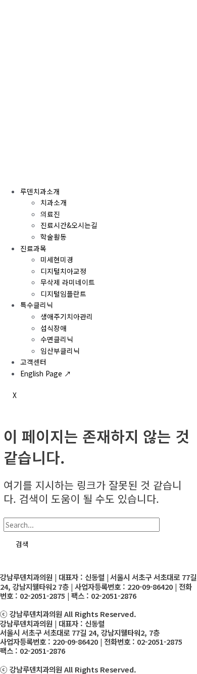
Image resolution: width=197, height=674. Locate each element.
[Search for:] (95, 525)
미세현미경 (56, 259)
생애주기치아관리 (66, 316)
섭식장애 (53, 328)
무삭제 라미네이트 (67, 282)
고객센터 (33, 362)
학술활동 (53, 237)
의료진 (50, 214)
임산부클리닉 (60, 351)
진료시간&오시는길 (68, 225)
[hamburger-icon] (12, 172)
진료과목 (33, 248)
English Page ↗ (45, 373)
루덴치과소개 (40, 191)
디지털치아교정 (63, 271)
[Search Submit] (174, 525)
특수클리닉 (36, 305)
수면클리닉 (56, 339)
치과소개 (53, 202)
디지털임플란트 (63, 294)
